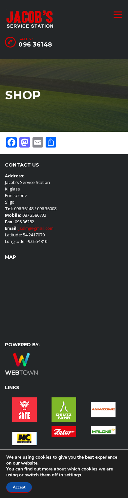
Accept (19, 487)
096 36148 (35, 44)
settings (72, 475)
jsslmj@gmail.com (35, 228)
